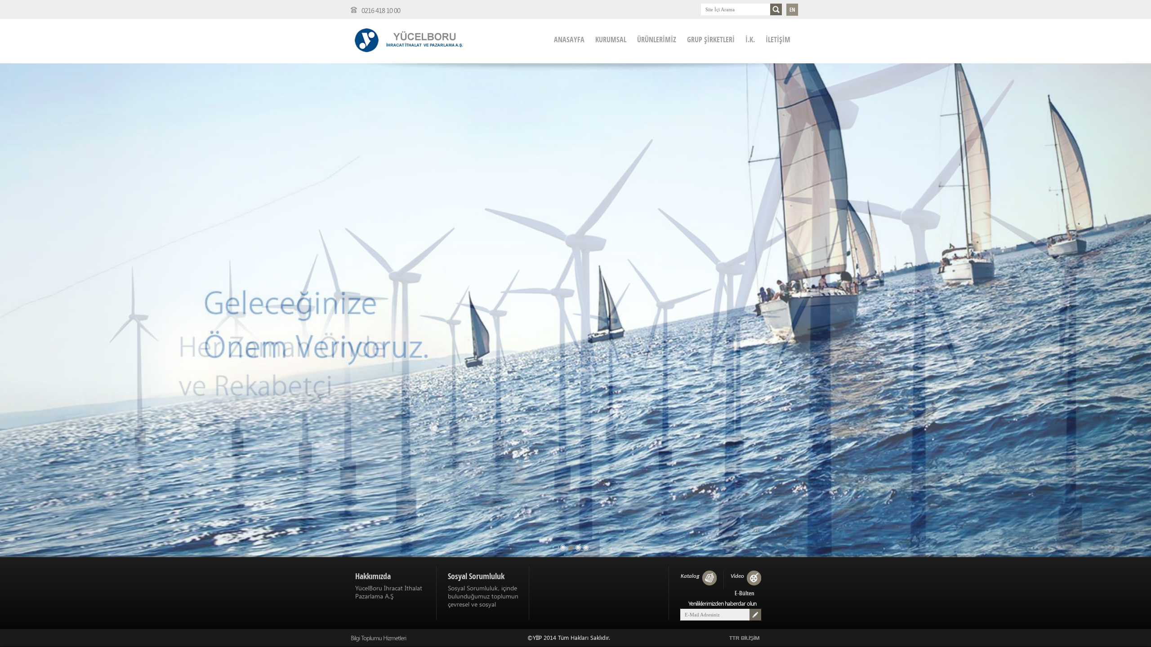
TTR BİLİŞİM (744, 638)
